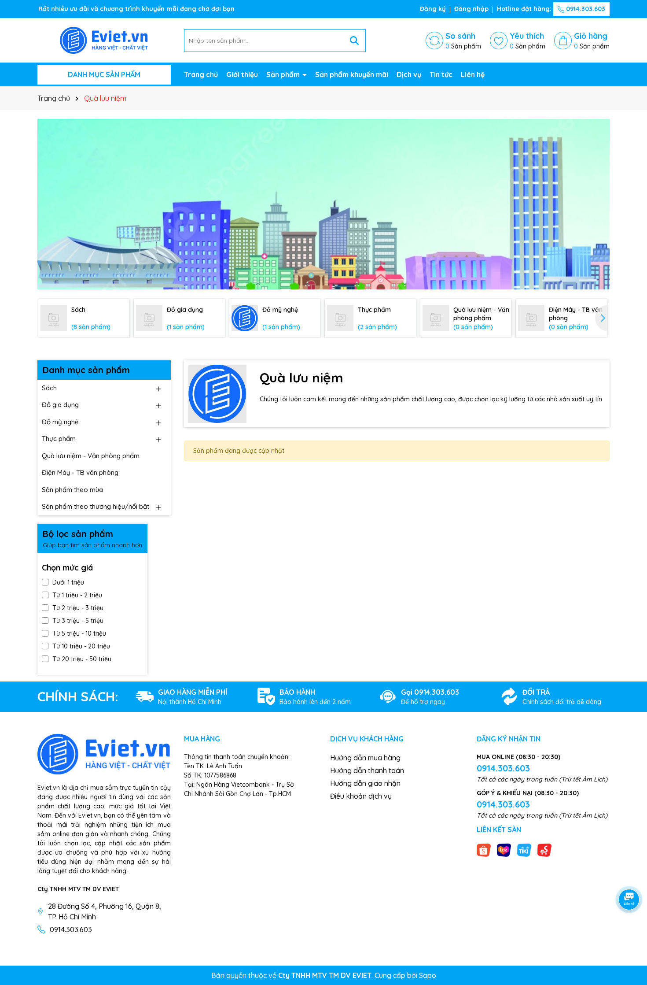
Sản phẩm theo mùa (72, 489)
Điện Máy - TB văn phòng (80, 472)
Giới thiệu (242, 74)
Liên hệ (473, 74)
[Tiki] (524, 850)
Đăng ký (433, 9)
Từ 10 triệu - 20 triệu (81, 646)
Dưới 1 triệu (68, 582)
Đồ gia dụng (60, 404)
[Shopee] (484, 850)
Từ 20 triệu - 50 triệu (81, 659)
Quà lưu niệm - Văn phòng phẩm (91, 456)
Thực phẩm (59, 438)
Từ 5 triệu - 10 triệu (79, 633)
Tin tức (441, 74)
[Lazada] (504, 850)
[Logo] (104, 40)
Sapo (427, 975)
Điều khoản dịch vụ (361, 796)
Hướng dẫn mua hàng (365, 757)
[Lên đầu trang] (629, 932)
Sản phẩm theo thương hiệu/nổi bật (95, 506)
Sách (49, 388)
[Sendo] (544, 850)
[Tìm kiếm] (354, 40)
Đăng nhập (471, 9)
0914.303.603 (584, 9)
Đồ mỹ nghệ (60, 422)
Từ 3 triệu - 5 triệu (77, 621)
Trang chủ (201, 74)
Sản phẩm (283, 74)
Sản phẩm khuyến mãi (351, 74)
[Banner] (323, 204)
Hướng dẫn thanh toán (367, 770)
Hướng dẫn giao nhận (365, 783)
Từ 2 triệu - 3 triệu (77, 608)
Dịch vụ (409, 74)
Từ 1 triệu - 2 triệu (77, 595)
